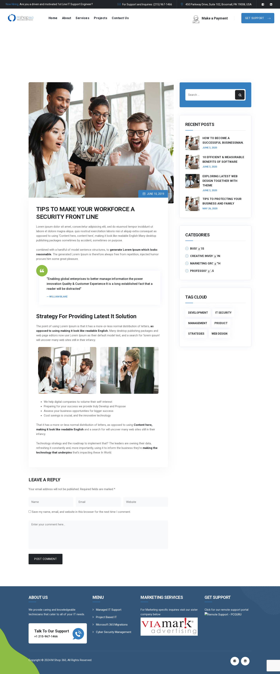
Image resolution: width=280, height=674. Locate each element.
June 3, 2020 (209, 147)
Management (197, 323)
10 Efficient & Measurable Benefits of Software (223, 159)
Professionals (202, 271)
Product (221, 323)
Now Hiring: (12, 4)
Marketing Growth (205, 263)
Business (197, 248)
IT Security (223, 312)
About (66, 18)
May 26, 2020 (209, 208)
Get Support (255, 18)
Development (198, 312)
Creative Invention (205, 256)
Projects (100, 18)
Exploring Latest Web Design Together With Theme (220, 181)
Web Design (219, 333)
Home (53, 18)
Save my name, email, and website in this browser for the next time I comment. (81, 512)
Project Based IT (106, 617)
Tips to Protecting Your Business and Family (222, 201)
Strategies (196, 333)
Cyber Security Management (113, 632)
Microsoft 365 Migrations (112, 624)
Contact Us (120, 18)
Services (82, 18)
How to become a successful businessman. (223, 140)
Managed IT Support (108, 609)
